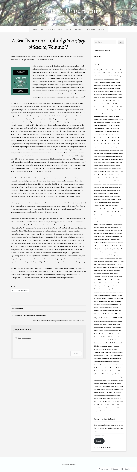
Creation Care (108, 128)
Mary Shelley (118, 264)
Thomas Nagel (109, 389)
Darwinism (97, 131)
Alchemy (100, 73)
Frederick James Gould (109, 165)
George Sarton (100, 181)
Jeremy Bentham (109, 218)
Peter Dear (117, 298)
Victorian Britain (110, 392)
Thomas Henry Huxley (114, 383)
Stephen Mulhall (102, 371)
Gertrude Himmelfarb (110, 181)
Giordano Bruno (98, 184)
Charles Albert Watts (99, 110)
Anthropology (97, 85)
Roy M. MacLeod (111, 334)
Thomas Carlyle (114, 380)
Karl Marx (107, 252)
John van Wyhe (115, 236)
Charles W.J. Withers (114, 116)
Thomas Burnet (98, 380)
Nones (95, 295)
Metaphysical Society (99, 273)
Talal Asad (103, 374)
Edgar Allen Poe (108, 144)
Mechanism (117, 270)
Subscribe (99, 441)
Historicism (97, 199)
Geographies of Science (104, 171)
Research (20, 308)
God (107, 184)
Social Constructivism (115, 358)
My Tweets (97, 56)
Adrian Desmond (107, 70)
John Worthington (104, 242)
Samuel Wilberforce (110, 340)
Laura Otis (102, 255)
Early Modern (105, 141)
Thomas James (106, 386)
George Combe (114, 171)
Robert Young (107, 330)
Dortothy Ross (97, 141)
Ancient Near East (98, 79)
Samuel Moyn (100, 340)
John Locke (108, 227)
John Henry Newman (99, 227)
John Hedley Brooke (111, 224)
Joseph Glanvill (114, 249)
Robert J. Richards (98, 330)
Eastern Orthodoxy (98, 144)
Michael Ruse (104, 276)
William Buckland (101, 405)
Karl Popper (114, 252)
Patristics (104, 298)
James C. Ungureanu (68, 11)
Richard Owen (116, 324)
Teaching (101, 29)
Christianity (115, 119)
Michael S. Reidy (112, 276)
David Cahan (113, 131)
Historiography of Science (108, 199)
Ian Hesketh (105, 205)
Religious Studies (98, 318)
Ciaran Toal (101, 122)
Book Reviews (50, 29)
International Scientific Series (101, 209)
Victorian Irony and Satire (114, 395)
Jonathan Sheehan (104, 246)
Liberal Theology (111, 258)
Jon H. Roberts (101, 249)
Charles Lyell (97, 116)
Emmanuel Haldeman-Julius (111, 153)
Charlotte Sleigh (107, 119)
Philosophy (97, 304)
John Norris (107, 230)
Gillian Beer (120, 181)
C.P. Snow (109, 104)
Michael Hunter (109, 273)
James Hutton (107, 215)
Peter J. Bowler (103, 301)
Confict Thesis (107, 125)
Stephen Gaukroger (110, 368)
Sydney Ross (97, 374)
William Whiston (103, 411)
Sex (112, 355)
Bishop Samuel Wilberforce (110, 94)
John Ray (120, 230)
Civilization (107, 122)
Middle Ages (101, 280)
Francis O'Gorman (110, 162)
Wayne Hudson (106, 398)
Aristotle (113, 85)
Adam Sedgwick (98, 70)
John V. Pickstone (106, 236)
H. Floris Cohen (113, 187)
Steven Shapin (110, 371)
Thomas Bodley (118, 377)
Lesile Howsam (102, 258)
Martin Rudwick (111, 264)
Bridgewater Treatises (99, 101)
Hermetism (117, 196)
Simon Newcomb (118, 355)
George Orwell (113, 178)
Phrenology (104, 304)
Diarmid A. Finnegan (117, 138)
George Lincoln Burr (103, 178)
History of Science (105, 202)
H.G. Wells (103, 190)
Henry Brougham (102, 193)
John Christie (111, 221)
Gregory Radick (104, 187)
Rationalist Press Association (107, 314)
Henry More (110, 193)
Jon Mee (108, 249)
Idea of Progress (113, 205)
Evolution (107, 159)
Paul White (110, 298)
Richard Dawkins (117, 321)
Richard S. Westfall (98, 327)
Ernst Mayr (101, 159)
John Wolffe (114, 239)
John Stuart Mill (104, 233)
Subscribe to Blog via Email (104, 419)
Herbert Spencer (104, 196)
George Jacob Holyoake (111, 175)
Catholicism (120, 107)
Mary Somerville (98, 267)
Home (35, 29)
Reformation (118, 314)
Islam (119, 209)
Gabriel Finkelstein (103, 168)
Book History (101, 97)
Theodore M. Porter (99, 377)
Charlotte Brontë (98, 119)
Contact (68, 29)
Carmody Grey (103, 107)
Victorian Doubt (102, 395)
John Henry (120, 224)
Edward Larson (105, 147)
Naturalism (108, 283)
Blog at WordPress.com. (68, 464)
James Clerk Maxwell (114, 212)
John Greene (102, 224)
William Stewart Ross (110, 408)
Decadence (97, 138)
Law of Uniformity (110, 255)
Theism (115, 374)
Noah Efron (120, 292)
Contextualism (117, 125)
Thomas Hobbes (98, 386)
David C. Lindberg (104, 131)
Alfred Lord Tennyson (108, 73)
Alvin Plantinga (117, 76)
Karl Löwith (101, 252)
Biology (100, 94)
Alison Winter (101, 76)
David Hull (105, 135)
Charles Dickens (118, 113)
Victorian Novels (98, 398)
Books (60, 29)
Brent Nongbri (118, 97)
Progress (96, 310)
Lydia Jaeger (101, 261)
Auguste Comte (98, 88)
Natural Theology (105, 286)
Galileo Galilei (112, 168)
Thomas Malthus (101, 389)
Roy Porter (118, 334)
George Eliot (101, 175)
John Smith (96, 233)
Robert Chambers (116, 327)
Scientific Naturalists (105, 349)
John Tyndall (97, 236)
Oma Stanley (114, 295)
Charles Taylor (105, 116)
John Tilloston (112, 233)
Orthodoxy (98, 298)
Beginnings (106, 88)
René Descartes (108, 318)
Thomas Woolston (118, 389)
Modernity (107, 280)
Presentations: (79, 29)
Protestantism (104, 310)
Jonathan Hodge (113, 242)
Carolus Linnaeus (112, 107)
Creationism (116, 128)
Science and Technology (106, 346)
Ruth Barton (97, 337)
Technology (110, 374)
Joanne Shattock (103, 221)
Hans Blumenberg (111, 190)
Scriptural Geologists (117, 352)
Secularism (107, 355)
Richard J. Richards (107, 324)
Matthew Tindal (102, 270)
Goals (104, 184)
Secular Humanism (98, 355)
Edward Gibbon (117, 144)
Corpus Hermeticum (99, 128)
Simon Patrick (97, 358)
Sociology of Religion (105, 365)
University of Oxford (99, 392)
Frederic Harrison (98, 165)
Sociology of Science (117, 365)
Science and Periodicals (106, 343)
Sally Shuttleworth (113, 337)
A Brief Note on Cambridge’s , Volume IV (29, 315)
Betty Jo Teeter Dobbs (110, 91)
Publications (91, 29)
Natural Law (115, 283)
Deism (110, 138)
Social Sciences (98, 361)
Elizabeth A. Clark (114, 150)
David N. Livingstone (114, 135)
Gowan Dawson (113, 184)
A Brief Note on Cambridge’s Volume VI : (58, 321)
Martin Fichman (102, 264)
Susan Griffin (118, 371)
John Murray (101, 230)
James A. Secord (103, 212)
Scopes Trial (108, 352)
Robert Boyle (107, 327)
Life (117, 258)
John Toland (119, 233)
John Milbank (114, 227)
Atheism (118, 85)
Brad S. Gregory (110, 97)
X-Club (110, 411)
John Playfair (114, 230)
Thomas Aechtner (109, 377)
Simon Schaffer (105, 358)
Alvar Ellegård (109, 76)
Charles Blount (118, 110)
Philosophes (118, 301)
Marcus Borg (117, 261)
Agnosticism (115, 70)
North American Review (104, 295)
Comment (76, 353)
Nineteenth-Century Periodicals (107, 292)
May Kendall (110, 270)
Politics (96, 307)
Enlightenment (102, 156)
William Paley (101, 408)
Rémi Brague (104, 337)
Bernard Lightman (99, 91)
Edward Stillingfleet (104, 150)
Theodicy (120, 374)
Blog (41, 29)
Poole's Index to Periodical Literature (108, 307)
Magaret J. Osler (109, 261)
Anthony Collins (106, 82)
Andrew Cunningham (109, 79)
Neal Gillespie (113, 286)
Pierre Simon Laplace (112, 304)
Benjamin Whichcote (114, 88)
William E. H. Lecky (111, 405)
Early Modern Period (114, 141)
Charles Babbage (109, 110)
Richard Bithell (98, 321)
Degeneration (103, 138)
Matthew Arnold (114, 267)
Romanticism (114, 330)
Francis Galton (101, 162)
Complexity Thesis (115, 122)
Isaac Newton (113, 209)
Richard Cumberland (107, 321)
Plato (120, 304)
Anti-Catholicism (106, 85)
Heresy (111, 196)
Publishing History (113, 310)
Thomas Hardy (103, 383)
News (101, 289)
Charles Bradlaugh (98, 113)
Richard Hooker (98, 324)
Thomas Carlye (106, 380)
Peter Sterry (111, 301)
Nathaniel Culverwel (99, 283)
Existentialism (114, 159)
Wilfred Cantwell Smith (110, 402)
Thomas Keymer (115, 386)
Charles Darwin (108, 113)
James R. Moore (116, 215)
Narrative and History (116, 280)
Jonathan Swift (113, 246)
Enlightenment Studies (112, 156)
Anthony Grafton (115, 82)
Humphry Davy (115, 202)
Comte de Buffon (98, 125)
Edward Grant (97, 147)
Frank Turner (119, 162)
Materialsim (106, 267)
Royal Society (102, 334)
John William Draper (104, 239)
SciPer (102, 352)
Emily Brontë (100, 153)
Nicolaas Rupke (107, 289)
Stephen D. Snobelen (99, 368)
